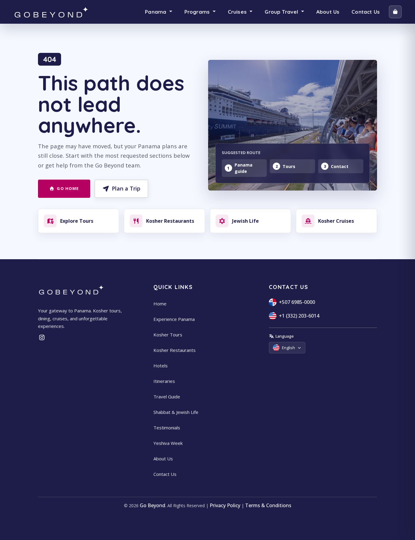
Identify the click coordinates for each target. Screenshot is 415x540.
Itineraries (164, 381)
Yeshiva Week (168, 443)
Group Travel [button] (282, 12)
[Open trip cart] (395, 11)
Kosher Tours (167, 335)
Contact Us (366, 12)
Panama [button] (156, 12)
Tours (289, 166)
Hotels (160, 366)
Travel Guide (166, 397)
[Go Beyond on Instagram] (42, 338)
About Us (327, 12)
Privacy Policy (225, 505)
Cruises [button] (238, 12)
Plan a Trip (126, 188)
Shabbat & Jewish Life (175, 412)
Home (159, 304)
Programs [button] (197, 12)
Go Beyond (152, 505)
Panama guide (243, 168)
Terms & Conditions (268, 505)
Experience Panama (174, 319)
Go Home (67, 188)
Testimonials (166, 428)
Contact (339, 166)
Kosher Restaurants (174, 350)
